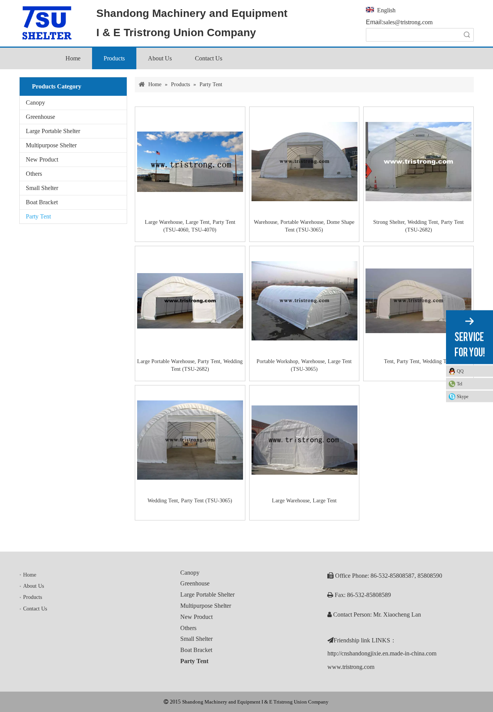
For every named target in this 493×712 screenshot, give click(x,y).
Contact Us (35, 609)
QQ (460, 371)
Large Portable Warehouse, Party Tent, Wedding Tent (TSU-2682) (190, 365)
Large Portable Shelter (53, 131)
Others (34, 173)
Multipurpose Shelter (51, 145)
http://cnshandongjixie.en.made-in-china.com (381, 653)
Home (29, 575)
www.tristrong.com (350, 667)
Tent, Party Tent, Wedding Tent (418, 361)
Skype (462, 396)
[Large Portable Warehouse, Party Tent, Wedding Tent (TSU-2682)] (190, 300)
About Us (33, 586)
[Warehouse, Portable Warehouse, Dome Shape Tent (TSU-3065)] (304, 161)
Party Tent (38, 216)
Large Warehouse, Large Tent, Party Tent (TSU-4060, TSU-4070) (190, 226)
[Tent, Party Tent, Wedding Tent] (418, 300)
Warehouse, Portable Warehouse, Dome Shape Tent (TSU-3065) (304, 226)
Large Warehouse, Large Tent (304, 501)
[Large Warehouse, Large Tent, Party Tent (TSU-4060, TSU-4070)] (190, 161)
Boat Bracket (42, 202)
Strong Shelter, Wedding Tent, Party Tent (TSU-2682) (418, 226)
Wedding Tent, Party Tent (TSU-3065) (190, 501)
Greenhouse (40, 116)
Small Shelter (42, 188)
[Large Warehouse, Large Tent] (304, 439)
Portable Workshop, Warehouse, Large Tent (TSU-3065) (304, 365)
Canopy (35, 102)
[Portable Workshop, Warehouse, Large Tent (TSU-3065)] (304, 300)
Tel (459, 383)
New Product (42, 159)
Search (466, 34)
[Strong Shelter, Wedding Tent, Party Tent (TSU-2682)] (418, 161)
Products (32, 597)
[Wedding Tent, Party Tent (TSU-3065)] (190, 439)
